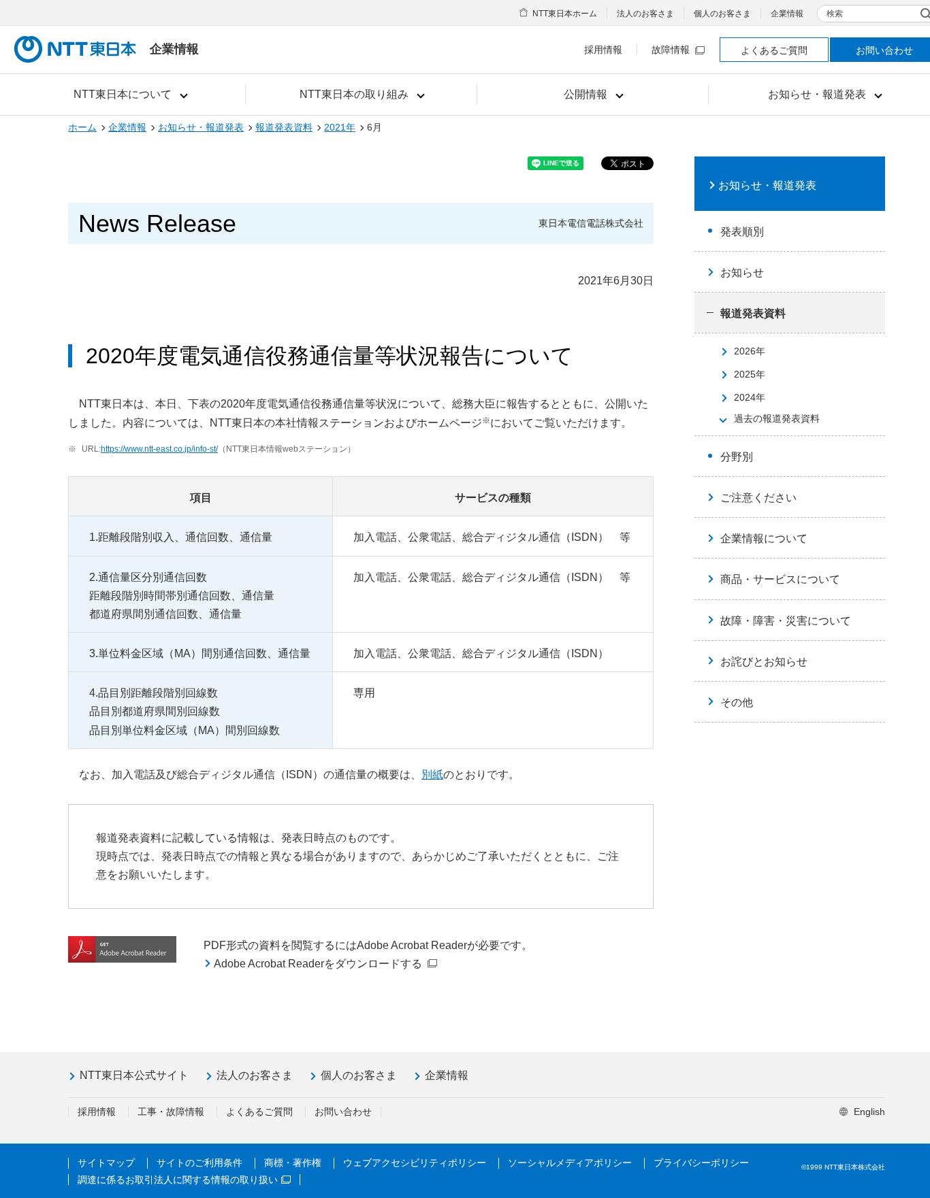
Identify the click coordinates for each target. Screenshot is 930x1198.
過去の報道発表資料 (777, 418)
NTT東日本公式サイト (134, 1075)
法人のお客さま (645, 13)
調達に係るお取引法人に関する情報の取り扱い (178, 1179)
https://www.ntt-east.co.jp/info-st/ (159, 449)
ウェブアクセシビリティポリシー (414, 1162)
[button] (129, 94)
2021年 (339, 127)
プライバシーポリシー (701, 1162)
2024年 (749, 397)
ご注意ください (758, 497)
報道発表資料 (283, 127)
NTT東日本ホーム (564, 13)
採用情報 (603, 49)
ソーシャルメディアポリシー (570, 1162)
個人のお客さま (722, 13)
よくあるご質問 (774, 50)
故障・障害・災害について (785, 621)
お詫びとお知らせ (763, 661)
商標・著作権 (292, 1162)
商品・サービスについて (780, 579)
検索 (835, 13)
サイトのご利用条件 (199, 1162)
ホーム (82, 127)
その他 (736, 702)
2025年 (749, 374)
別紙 (432, 774)
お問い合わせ (343, 1111)
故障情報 (671, 49)
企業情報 (787, 13)
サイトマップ (106, 1162)
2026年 (749, 351)
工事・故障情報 (171, 1111)
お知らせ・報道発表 (201, 127)
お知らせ (742, 272)
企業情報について (763, 538)
